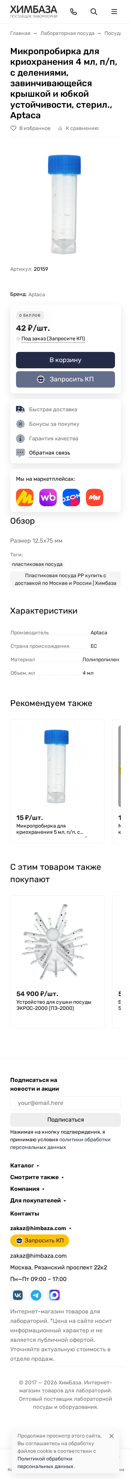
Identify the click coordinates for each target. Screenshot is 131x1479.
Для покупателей (35, 1201)
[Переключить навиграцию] (114, 11)
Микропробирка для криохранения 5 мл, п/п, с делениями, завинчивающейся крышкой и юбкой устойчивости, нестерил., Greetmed (57, 830)
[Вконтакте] (17, 1295)
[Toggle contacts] (73, 11)
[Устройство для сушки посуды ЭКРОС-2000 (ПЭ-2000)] (57, 942)
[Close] (112, 1436)
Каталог (22, 1166)
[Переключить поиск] (94, 11)
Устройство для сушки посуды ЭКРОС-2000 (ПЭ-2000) (53, 1005)
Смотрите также (34, 1177)
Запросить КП (72, 379)
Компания (24, 1189)
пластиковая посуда (37, 564)
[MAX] (54, 1295)
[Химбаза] (33, 11)
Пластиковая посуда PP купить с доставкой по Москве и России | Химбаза (65, 579)
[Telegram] (36, 1295)
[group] (65, 204)
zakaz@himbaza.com (38, 1228)
